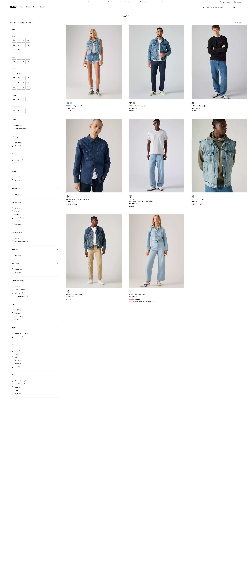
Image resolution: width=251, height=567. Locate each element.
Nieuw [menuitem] (21, 7)
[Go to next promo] (162, 2)
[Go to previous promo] (88, 2)
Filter (14, 22)
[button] (35, 29)
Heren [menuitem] (28, 7)
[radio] (68, 103)
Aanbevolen (24, 22)
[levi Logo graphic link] (13, 7)
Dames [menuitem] (35, 7)
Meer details (143, 2)
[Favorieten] (234, 7)
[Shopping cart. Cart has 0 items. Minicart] (240, 7)
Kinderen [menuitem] (43, 7)
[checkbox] (14, 40)
